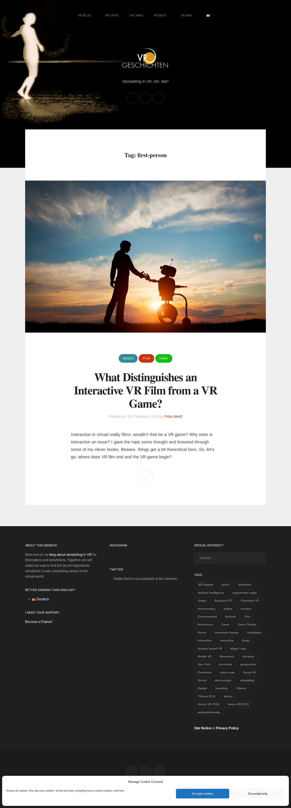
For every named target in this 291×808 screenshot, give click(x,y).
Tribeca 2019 (206, 696)
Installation (254, 632)
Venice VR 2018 (208, 704)
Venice (227, 696)
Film (146, 358)
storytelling (247, 680)
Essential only (258, 793)
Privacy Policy (227, 728)
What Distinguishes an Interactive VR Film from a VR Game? (145, 389)
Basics (128, 358)
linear (245, 640)
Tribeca (241, 688)
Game (163, 358)
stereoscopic (223, 680)
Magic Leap (238, 648)
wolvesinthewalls (209, 712)
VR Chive (112, 15)
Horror (202, 632)
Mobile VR (205, 656)
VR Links (136, 15)
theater (202, 688)
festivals (230, 616)
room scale (227, 672)
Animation (244, 584)
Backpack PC (223, 600)
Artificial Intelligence (211, 592)
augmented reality (244, 592)
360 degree (205, 584)
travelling (221, 688)
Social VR (249, 672)
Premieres (205, 672)
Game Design (247, 624)
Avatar (202, 600)
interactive (227, 640)
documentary (206, 608)
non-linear (225, 664)
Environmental (207, 616)
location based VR (210, 648)
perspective (248, 664)
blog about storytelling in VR (70, 554)
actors (225, 584)
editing (227, 608)
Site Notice (203, 728)
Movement (227, 656)
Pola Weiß (173, 416)
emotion (246, 608)
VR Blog (84, 15)
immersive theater (227, 632)
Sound (202, 680)
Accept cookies (202, 793)
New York (204, 664)
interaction (205, 640)
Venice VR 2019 (238, 704)
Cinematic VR (250, 600)
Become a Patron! (38, 622)
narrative (248, 656)
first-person (205, 624)
